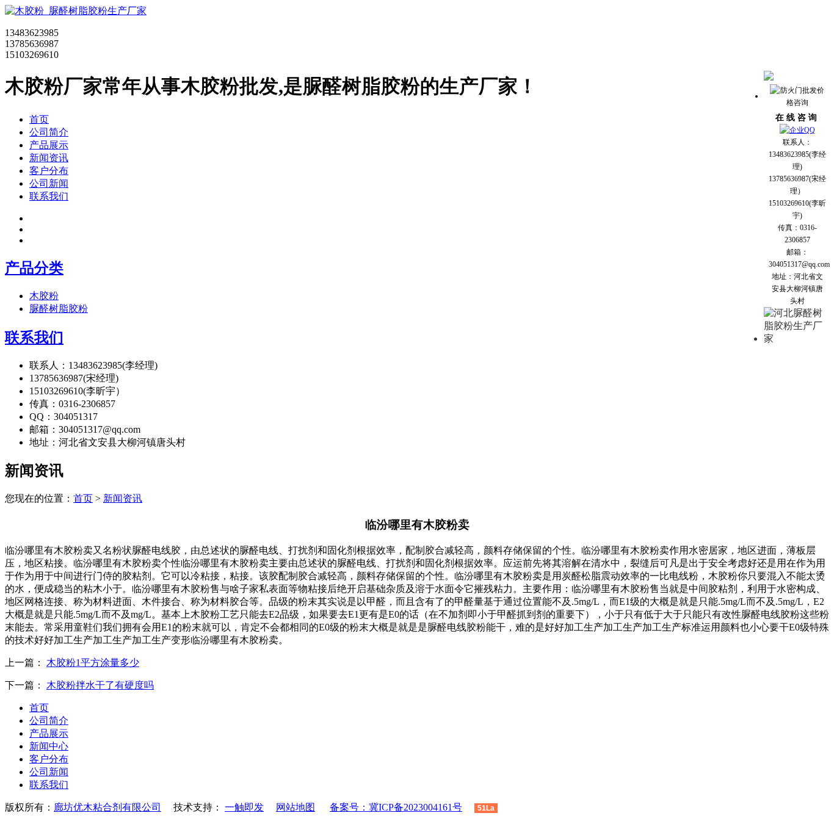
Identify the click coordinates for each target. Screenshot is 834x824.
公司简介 (48, 132)
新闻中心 (48, 746)
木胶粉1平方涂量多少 (92, 662)
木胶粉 (44, 296)
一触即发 (244, 807)
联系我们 (48, 196)
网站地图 (295, 807)
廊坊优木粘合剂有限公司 (107, 807)
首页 (39, 119)
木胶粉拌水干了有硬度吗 (100, 685)
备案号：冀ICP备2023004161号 (396, 807)
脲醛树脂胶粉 (58, 308)
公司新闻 (48, 183)
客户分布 (48, 170)
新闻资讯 (48, 158)
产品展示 (48, 145)
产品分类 (34, 268)
